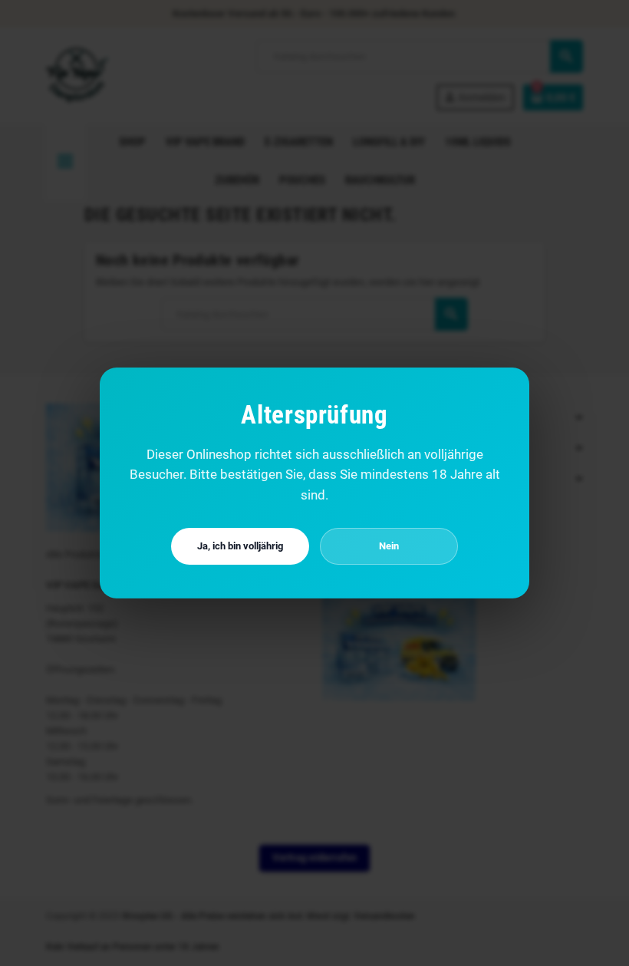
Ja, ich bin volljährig (240, 546)
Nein (389, 546)
